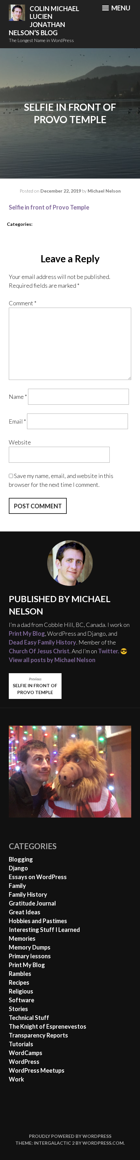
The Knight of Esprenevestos (47, 1026)
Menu (120, 8)
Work (16, 1079)
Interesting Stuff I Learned (44, 929)
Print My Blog (27, 633)
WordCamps (25, 1052)
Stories (18, 1008)
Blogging (21, 859)
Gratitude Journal (32, 903)
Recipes (19, 982)
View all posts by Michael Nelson (52, 659)
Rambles (20, 973)
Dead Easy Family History (42, 642)
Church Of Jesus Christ (39, 651)
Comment (22, 303)
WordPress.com (103, 1143)
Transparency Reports (38, 1035)
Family (17, 885)
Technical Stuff (29, 1017)
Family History (28, 894)
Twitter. (108, 651)
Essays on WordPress (38, 876)
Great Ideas (24, 912)
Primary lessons (30, 956)
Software (21, 1000)
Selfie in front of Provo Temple (49, 207)
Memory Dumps (29, 947)
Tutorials (21, 1044)
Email (17, 421)
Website (20, 442)
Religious (21, 991)
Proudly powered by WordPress (70, 1136)
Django (18, 868)
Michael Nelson (104, 191)
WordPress (24, 1061)
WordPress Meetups (36, 1070)
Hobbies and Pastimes (38, 920)
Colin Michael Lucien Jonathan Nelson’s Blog (44, 21)
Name (18, 396)
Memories (22, 938)
